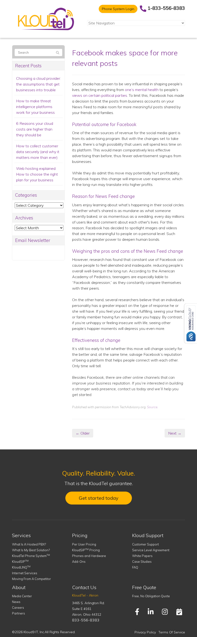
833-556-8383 (85, 620)
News (16, 602)
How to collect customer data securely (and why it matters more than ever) (37, 151)
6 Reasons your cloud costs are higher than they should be (34, 129)
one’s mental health (142, 89)
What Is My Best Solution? (31, 550)
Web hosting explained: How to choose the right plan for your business (37, 174)
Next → (174, 433)
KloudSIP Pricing (86, 550)
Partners (18, 613)
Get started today (98, 498)
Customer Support (145, 544)
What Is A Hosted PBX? (29, 544)
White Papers (142, 556)
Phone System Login (118, 9)
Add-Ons (79, 561)
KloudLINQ (21, 567)
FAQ (135, 567)
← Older (83, 433)
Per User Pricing (84, 544)
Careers (18, 607)
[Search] (57, 53)
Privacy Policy (145, 632)
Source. (152, 407)
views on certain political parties (99, 95)
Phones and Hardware (89, 556)
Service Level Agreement (150, 550)
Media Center (22, 596)
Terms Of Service (171, 632)
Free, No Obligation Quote (151, 596)
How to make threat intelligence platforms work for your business (35, 106)
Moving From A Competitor (31, 579)
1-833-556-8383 (166, 8)
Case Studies (142, 561)
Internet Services (24, 573)
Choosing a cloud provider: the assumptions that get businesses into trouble (38, 84)
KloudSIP (20, 561)
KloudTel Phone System (31, 556)
